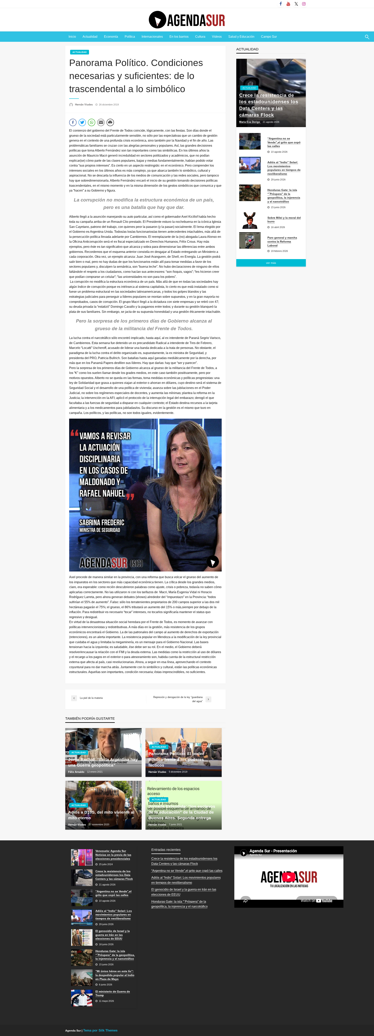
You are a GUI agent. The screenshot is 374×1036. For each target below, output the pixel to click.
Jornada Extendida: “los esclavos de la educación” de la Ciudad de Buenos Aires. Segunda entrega (181, 812)
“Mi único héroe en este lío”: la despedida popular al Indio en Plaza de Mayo (114, 975)
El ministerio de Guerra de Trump (112, 993)
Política (130, 36)
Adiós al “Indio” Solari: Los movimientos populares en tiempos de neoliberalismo (284, 168)
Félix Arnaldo (76, 771)
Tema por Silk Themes (100, 1030)
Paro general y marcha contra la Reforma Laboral (282, 241)
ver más (271, 262)
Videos (217, 36)
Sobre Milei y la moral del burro (284, 219)
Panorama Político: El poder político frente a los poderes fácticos (176, 759)
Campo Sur (269, 36)
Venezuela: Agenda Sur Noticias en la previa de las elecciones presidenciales (113, 854)
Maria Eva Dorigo (250, 121)
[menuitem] (72, 37)
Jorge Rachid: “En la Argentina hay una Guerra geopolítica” (103, 762)
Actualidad (90, 36)
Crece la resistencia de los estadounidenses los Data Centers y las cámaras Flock (268, 105)
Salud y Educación (241, 36)
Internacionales (152, 36)
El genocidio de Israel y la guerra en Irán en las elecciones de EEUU (112, 934)
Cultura (200, 36)
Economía (111, 36)
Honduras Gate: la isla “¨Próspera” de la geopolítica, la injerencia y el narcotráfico (283, 195)
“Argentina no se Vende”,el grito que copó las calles (284, 142)
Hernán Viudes (84, 104)
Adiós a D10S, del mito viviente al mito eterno (101, 815)
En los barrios (179, 36)
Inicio (72, 36)
